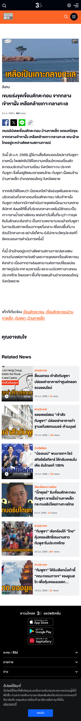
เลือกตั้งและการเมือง (45, 487)
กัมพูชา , (21, 318)
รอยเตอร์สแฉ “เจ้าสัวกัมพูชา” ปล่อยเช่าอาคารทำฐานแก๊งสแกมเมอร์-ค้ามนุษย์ (55, 421)
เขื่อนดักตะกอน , (34, 312)
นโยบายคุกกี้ (10, 704)
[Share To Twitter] (13, 122)
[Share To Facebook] (5, 122)
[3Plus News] (11, 17)
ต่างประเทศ (40, 370)
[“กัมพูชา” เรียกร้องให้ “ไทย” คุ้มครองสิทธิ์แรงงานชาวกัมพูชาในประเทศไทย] (17, 539)
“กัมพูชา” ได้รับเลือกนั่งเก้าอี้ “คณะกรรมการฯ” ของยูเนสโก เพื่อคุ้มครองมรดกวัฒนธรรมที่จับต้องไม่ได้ (54, 576)
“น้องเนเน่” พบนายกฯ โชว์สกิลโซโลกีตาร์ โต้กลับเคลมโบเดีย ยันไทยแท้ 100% (55, 460)
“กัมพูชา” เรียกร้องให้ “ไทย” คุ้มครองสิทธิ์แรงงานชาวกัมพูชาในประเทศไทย (54, 537)
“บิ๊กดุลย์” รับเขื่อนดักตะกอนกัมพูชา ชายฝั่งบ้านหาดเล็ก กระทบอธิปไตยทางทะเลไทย (55, 499)
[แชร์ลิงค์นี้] (30, 122)
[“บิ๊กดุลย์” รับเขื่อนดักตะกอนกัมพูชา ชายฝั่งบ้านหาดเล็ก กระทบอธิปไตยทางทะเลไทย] (17, 500)
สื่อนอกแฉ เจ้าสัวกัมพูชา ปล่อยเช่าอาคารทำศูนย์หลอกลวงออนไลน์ (55, 382)
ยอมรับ (40, 713)
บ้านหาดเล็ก (36, 318)
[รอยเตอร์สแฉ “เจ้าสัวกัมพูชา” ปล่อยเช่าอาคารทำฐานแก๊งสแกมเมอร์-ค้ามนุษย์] (17, 422)
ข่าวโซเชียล (40, 448)
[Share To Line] (22, 122)
